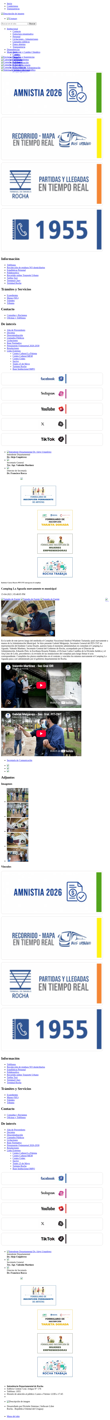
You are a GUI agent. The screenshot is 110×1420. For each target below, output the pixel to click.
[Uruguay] (12, 18)
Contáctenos (12, 6)
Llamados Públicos (15, 338)
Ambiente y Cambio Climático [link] (26, 52)
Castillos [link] (16, 54)
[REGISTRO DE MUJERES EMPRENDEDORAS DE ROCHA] (55, 553)
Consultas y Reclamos (17, 315)
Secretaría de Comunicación (19, 760)
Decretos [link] (11, 332)
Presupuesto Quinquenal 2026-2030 (23, 345)
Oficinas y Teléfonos (16, 318)
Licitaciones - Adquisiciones (25, 39)
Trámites (11, 300)
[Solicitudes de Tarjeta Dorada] (55, 529)
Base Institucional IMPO (24, 369)
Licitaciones (12, 340)
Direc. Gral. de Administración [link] (26, 67)
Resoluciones (13, 348)
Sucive (16, 361)
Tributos (10, 303)
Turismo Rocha (19, 366)
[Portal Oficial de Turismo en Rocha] (21, 479)
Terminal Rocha (14, 283)
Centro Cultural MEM (23, 356)
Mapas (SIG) (13, 298)
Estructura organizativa (23, 34)
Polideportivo (13, 272)
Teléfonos (11, 265)
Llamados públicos (21, 42)
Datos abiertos (19, 44)
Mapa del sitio (13, 1416)
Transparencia (13, 8)
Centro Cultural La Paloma (25, 353)
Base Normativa (14, 343)
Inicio (9, 3)
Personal (16, 36)
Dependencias (13, 49)
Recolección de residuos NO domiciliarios (26, 267)
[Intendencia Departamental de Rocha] (12, 13)
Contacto (17, 31)
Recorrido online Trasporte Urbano (23, 275)
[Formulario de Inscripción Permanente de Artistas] (38, 505)
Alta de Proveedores (16, 330)
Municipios (12, 52)
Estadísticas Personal (16, 270)
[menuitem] (58, 38)
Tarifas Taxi (12, 278)
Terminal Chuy (13, 280)
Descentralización (15, 335)
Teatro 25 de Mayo (21, 364)
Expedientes (12, 295)
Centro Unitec (19, 358)
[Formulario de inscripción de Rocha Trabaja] (55, 577)
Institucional (12, 29)
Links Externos (14, 351)
